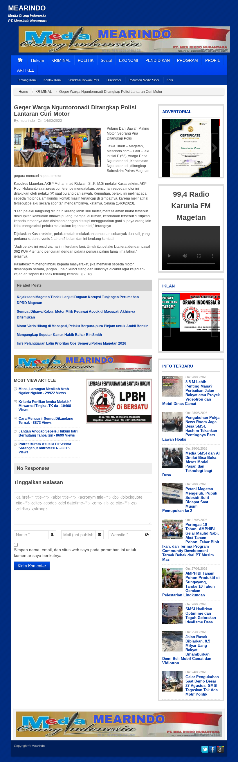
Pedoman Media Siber (144, 80)
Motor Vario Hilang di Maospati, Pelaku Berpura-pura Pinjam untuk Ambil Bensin (82, 326)
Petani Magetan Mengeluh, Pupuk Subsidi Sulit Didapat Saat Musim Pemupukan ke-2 (189, 500)
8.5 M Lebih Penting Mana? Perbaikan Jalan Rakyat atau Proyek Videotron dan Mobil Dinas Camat (191, 393)
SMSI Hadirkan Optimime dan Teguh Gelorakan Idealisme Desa (200, 615)
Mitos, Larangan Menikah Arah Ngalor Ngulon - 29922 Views (44, 391)
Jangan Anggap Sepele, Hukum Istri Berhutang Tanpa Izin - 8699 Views (48, 433)
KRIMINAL (61, 60)
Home (23, 92)
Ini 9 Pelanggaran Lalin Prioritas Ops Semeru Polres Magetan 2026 (71, 343)
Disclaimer (114, 80)
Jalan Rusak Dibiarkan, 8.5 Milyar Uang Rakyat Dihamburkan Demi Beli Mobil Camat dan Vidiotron (186, 650)
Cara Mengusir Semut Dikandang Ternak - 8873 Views (46, 421)
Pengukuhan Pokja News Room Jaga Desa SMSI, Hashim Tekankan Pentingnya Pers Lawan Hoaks (190, 428)
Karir (170, 80)
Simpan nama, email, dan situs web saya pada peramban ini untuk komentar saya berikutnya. (75, 552)
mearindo (27, 121)
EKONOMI (128, 60)
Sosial (106, 60)
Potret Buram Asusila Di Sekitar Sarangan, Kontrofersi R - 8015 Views (45, 448)
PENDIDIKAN (157, 60)
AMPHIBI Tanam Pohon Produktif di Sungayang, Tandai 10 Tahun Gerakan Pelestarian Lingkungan (191, 584)
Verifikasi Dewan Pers (83, 80)
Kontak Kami (52, 80)
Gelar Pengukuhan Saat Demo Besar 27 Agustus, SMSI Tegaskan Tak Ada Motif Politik (202, 685)
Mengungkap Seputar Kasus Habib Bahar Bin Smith (59, 335)
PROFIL (212, 60)
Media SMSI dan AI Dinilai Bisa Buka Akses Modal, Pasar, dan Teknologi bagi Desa (191, 464)
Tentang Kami (26, 80)
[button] (167, 147)
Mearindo (27, 8)
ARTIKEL (25, 70)
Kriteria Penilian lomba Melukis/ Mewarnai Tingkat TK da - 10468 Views (45, 406)
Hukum (37, 60)
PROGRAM (187, 60)
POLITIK (85, 60)
